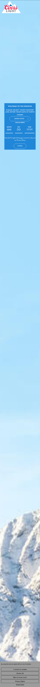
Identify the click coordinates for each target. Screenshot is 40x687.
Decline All (20, 673)
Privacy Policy (20, 684)
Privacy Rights (20, 681)
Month (9, 127)
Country (20, 115)
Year (29, 127)
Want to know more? (20, 677)
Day (18, 127)
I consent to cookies (20, 669)
